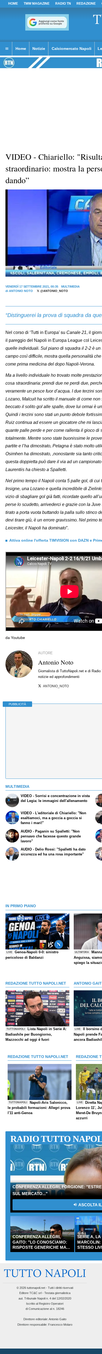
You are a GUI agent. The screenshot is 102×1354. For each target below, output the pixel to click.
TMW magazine (37, 3)
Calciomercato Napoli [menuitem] (71, 48)
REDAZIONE (86, 3)
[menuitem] (7, 49)
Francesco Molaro (60, 1324)
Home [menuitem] (21, 48)
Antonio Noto (21, 290)
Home (13, 3)
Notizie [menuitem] (38, 48)
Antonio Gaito (57, 1319)
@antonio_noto (53, 290)
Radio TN (63, 3)
